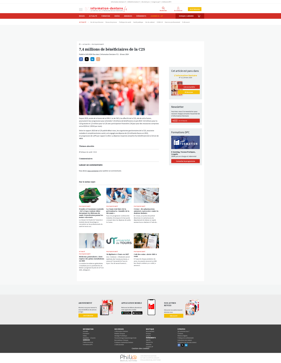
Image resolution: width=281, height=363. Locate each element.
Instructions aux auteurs (185, 340)
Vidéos (117, 16)
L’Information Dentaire (121, 331)
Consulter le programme (185, 161)
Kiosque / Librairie (186, 16)
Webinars (148, 344)
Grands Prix (149, 342)
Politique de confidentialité (186, 338)
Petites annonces (88, 342)
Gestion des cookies (140, 348)
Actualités (86, 44)
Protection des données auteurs (187, 342)
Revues (82, 16)
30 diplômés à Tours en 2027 (117, 254)
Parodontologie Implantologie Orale (125, 338)
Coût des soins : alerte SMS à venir (145, 255)
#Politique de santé (86, 152)
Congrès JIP (149, 347)
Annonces (128, 16)
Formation (105, 16)
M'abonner (189, 92)
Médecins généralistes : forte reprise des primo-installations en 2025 (91, 259)
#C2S (95, 152)
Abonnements (150, 331)
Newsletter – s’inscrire (89, 338)
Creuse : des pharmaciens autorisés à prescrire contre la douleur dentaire (146, 211)
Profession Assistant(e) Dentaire (123, 342)
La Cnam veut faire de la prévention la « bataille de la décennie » (117, 211)
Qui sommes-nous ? (183, 331)
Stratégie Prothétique (120, 336)
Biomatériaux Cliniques (121, 340)
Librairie (148, 336)
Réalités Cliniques (119, 333)
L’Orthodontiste (119, 345)
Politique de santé (98, 44)
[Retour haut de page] (277, 357)
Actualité (93, 16)
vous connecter (93, 171)
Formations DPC (88, 344)
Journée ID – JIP (156, 16)
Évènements (141, 16)
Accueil (80, 44)
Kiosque (148, 333)
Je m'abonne (195, 9)
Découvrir (173, 316)
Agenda (148, 340)
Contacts (180, 333)
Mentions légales (182, 336)
